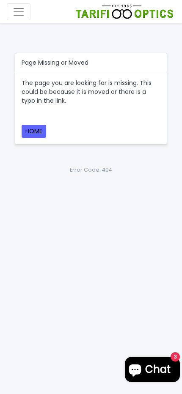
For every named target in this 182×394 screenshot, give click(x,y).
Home (33, 131)
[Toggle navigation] (18, 11)
